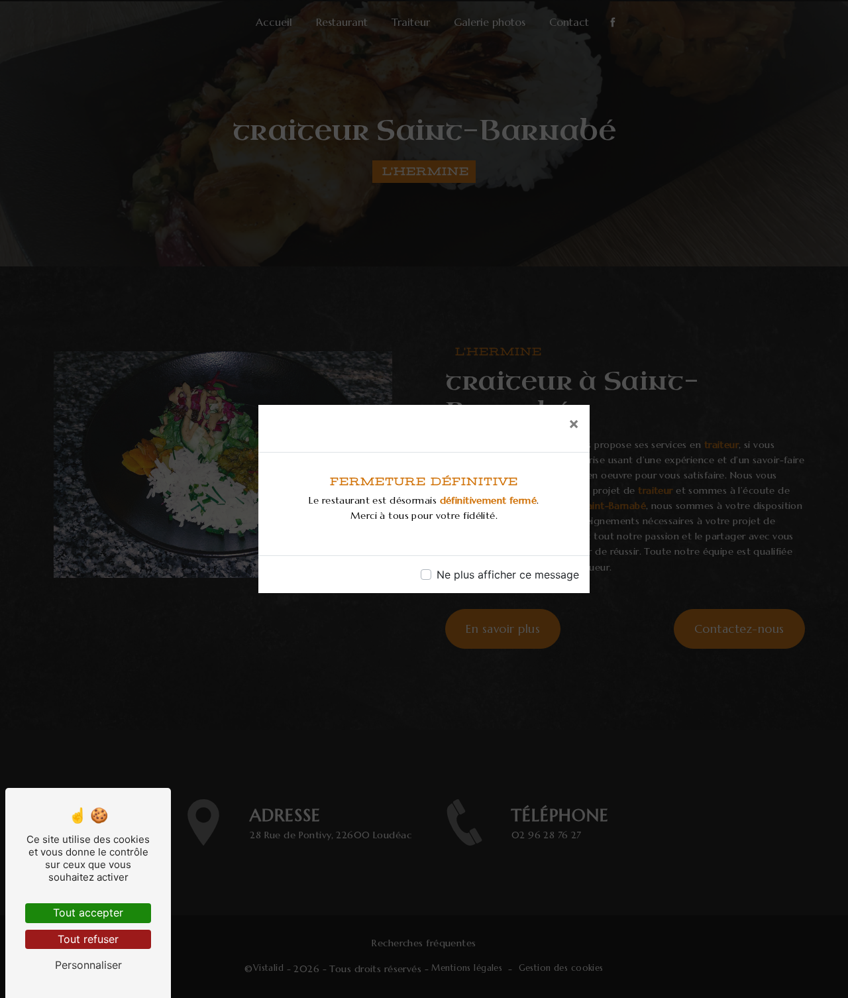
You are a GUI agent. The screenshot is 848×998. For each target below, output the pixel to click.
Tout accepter (88, 912)
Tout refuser (88, 939)
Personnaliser (88, 964)
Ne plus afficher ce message (508, 574)
